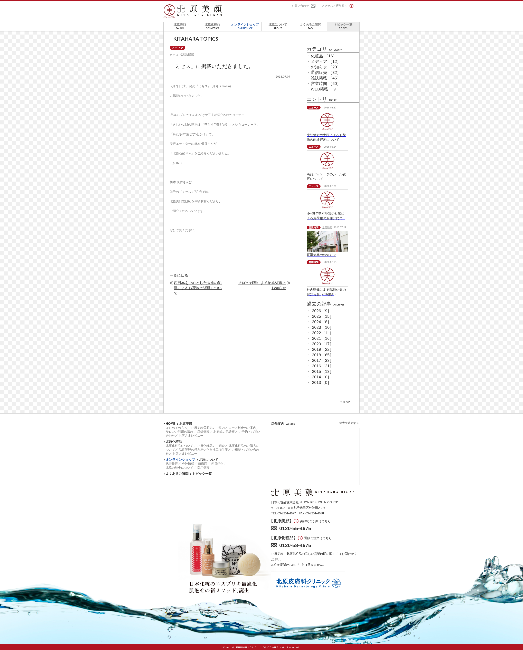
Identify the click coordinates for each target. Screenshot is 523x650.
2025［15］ (323, 316)
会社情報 (188, 463)
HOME (170, 423)
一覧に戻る (179, 275)
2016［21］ (323, 366)
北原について (278, 26)
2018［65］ (323, 355)
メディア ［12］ (326, 61)
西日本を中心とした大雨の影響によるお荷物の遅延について (198, 288)
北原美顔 (180, 26)
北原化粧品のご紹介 (211, 445)
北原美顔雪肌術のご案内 (208, 427)
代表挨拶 (172, 463)
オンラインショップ (245, 26)
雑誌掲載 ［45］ (326, 78)
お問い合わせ (300, 5)
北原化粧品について (179, 445)
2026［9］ (321, 311)
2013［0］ (321, 382)
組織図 (202, 463)
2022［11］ (322, 333)
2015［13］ (323, 371)
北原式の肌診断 (224, 431)
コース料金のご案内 (242, 427)
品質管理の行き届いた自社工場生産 (203, 449)
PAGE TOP (345, 402)
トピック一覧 (343, 26)
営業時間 (327, 227)
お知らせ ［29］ (326, 67)
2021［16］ (323, 338)
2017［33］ (323, 360)
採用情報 (203, 467)
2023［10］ (323, 327)
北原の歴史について (179, 467)
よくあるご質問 (310, 26)
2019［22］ (323, 349)
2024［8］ (321, 322)
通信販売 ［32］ (326, 72)
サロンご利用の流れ (179, 431)
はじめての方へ (176, 427)
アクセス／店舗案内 (334, 5)
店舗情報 (203, 431)
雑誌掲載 (187, 54)
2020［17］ (323, 344)
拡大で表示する (349, 423)
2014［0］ (321, 377)
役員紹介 (217, 463)
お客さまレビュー (191, 435)
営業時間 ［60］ (326, 83)
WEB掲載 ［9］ (325, 89)
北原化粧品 (212, 26)
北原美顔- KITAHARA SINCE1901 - (192, 11)
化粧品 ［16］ (324, 56)
